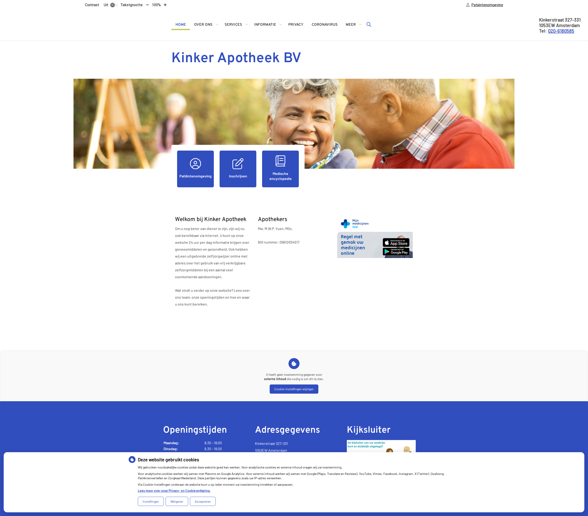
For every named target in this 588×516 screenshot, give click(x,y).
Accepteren (203, 501)
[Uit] (114, 5)
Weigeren (176, 501)
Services (233, 24)
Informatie (265, 24)
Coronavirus (325, 24)
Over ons (203, 24)
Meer (351, 24)
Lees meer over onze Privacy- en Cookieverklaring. (174, 491)
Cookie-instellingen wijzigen (294, 389)
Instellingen (151, 501)
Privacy (295, 24)
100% (156, 5)
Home (180, 24)
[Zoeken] (369, 24)
